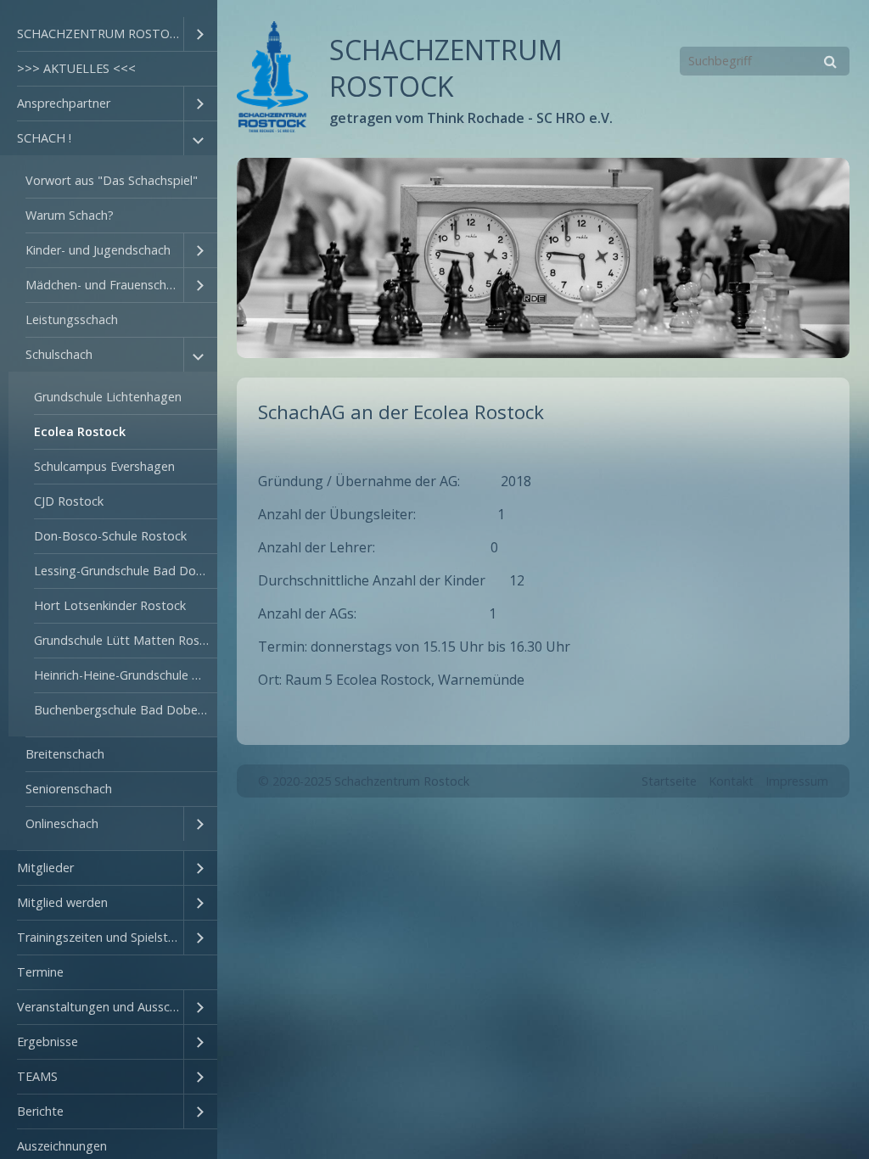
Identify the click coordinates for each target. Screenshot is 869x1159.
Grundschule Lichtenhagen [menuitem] (108, 397)
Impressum (796, 781)
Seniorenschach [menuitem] (68, 789)
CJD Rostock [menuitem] (69, 501)
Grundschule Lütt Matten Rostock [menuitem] (125, 640)
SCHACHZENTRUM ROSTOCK (446, 67)
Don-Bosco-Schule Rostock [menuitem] (110, 536)
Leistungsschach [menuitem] (71, 319)
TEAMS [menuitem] (37, 1076)
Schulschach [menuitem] (59, 354)
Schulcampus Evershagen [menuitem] (104, 466)
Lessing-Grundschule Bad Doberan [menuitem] (125, 571)
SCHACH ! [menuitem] (44, 138)
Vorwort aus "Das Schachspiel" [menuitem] (111, 180)
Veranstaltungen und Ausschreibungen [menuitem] (100, 1007)
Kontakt (731, 781)
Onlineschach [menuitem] (61, 823)
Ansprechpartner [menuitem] (63, 103)
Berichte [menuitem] (40, 1111)
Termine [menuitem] (40, 972)
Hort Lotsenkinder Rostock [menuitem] (110, 605)
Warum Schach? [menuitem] (69, 215)
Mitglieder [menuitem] (45, 867)
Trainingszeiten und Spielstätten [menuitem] (100, 937)
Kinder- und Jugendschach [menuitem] (98, 250)
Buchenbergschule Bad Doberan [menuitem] (125, 710)
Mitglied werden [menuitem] (62, 902)
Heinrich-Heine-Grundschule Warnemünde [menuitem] (125, 675)
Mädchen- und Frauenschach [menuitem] (104, 285)
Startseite (669, 781)
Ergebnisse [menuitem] (47, 1041)
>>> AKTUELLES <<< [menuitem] (76, 68)
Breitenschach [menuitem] (64, 754)
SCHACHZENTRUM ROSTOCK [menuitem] (100, 33)
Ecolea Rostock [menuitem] (80, 431)
